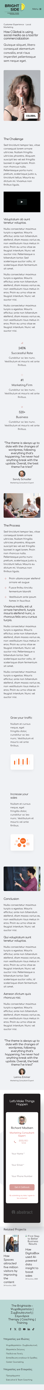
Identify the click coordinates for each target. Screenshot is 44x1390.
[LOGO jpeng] (14, 2)
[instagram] (20, 1329)
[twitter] (15, 1329)
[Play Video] (22, 202)
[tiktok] (33, 1329)
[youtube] (24, 1329)
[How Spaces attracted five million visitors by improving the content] (11, 1243)
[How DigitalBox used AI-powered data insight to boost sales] (32, 1240)
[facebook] (11, 1329)
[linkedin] (29, 1329)
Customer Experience (14, 25)
